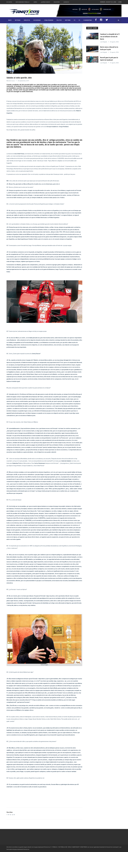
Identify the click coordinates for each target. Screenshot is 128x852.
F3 (79, 20)
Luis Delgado (103, 42)
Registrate (57, 2)
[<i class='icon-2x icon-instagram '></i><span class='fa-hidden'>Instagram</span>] (101, 20)
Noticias (17, 20)
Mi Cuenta (9, 2)
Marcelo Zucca (11, 80)
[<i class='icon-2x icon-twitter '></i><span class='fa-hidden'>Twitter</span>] (107, 20)
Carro (35, 2)
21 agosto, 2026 (114, 62)
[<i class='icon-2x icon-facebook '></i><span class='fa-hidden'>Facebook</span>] (95, 20)
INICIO (9, 20)
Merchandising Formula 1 (23, 2)
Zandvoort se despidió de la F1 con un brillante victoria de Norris (110, 36)
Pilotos (59, 20)
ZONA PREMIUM (48, 20)
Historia (67, 20)
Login (119, 2)
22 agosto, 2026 (114, 52)
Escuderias (37, 20)
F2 (74, 20)
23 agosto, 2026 (114, 42)
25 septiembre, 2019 (23, 80)
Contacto (66, 2)
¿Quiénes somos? (45, 2)
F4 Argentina (88, 20)
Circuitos (27, 20)
